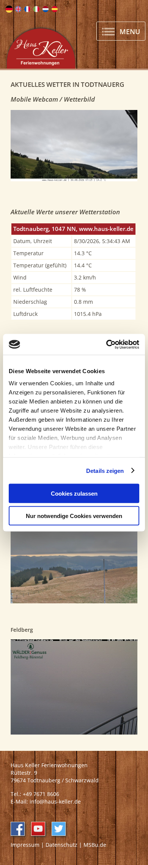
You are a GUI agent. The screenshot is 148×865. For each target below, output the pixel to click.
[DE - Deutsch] (9, 9)
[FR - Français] (27, 9)
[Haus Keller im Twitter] (59, 829)
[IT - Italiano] (36, 9)
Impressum (25, 844)
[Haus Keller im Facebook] (18, 829)
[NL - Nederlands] (45, 9)
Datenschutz (61, 844)
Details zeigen (105, 470)
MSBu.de (94, 844)
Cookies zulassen (74, 493)
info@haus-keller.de (55, 801)
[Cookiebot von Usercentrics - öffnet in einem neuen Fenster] (106, 344)
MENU (129, 31)
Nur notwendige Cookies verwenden (74, 515)
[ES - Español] (54, 9)
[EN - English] (18, 9)
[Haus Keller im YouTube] (38, 829)
